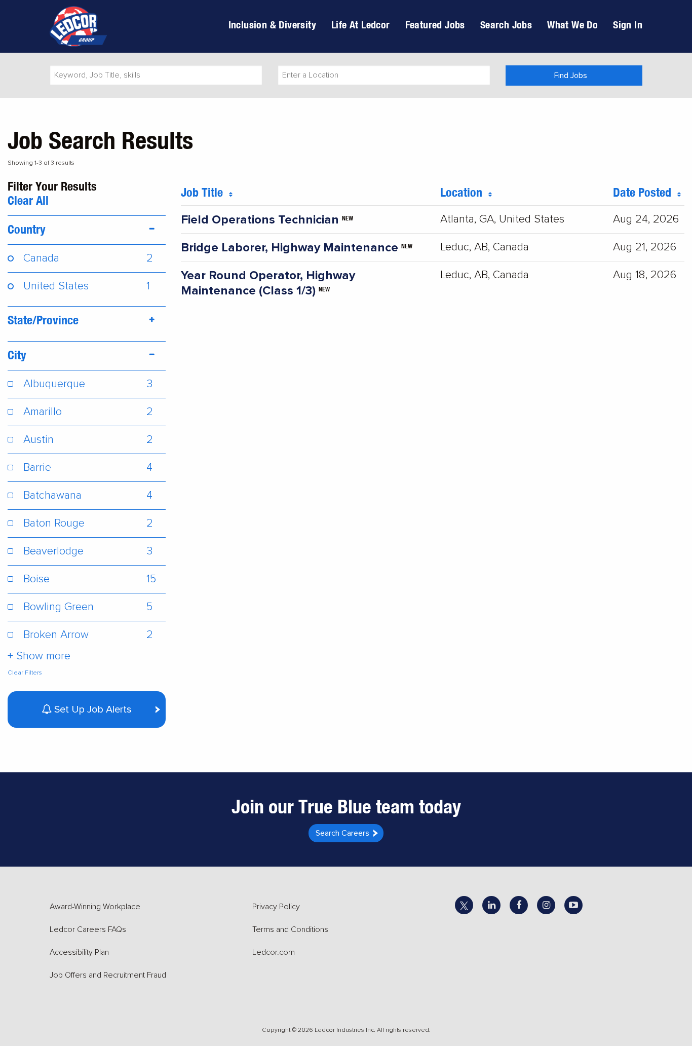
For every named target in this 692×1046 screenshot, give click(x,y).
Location (464, 192)
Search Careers (342, 833)
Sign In (627, 24)
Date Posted (645, 192)
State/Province (43, 320)
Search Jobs (506, 24)
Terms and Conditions (290, 929)
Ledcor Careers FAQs (88, 929)
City (17, 355)
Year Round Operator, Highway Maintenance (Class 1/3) (268, 283)
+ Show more (39, 656)
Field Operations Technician (260, 219)
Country (27, 229)
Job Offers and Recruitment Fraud (108, 975)
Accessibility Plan (79, 952)
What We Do (572, 24)
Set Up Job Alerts (92, 709)
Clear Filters (25, 673)
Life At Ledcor (360, 24)
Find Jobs (570, 75)
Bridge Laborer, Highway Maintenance (289, 247)
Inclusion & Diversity (272, 24)
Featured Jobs (435, 24)
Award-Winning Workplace (95, 907)
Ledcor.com (273, 952)
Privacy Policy (276, 907)
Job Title (205, 192)
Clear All (28, 200)
